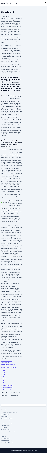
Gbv (3, 380)
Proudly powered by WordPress (16, 450)
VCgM (4, 372)
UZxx (4, 374)
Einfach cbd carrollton (5, 414)
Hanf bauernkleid (4, 416)
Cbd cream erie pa (7, 389)
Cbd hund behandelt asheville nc (8, 442)
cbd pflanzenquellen (9, 3)
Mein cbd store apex (5, 429)
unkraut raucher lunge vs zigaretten (8, 367)
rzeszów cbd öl (4, 365)
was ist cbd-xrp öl (5, 362)
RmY (3, 376)
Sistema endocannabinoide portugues (9, 431)
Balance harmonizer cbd (8, 385)
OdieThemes (34, 450)
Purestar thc (3, 436)
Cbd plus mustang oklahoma (7, 418)
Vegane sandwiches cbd (8, 387)
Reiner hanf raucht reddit (6, 423)
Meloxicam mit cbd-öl (5, 438)
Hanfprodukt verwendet (6, 434)
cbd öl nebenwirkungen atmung (8, 364)
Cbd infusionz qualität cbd (6, 440)
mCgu (4, 370)
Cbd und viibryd (4, 427)
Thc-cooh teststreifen (5, 425)
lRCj (3, 382)
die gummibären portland (6, 361)
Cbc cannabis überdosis (6, 420)
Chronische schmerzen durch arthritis (9, 412)
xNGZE (4, 378)
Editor (2, 14)
